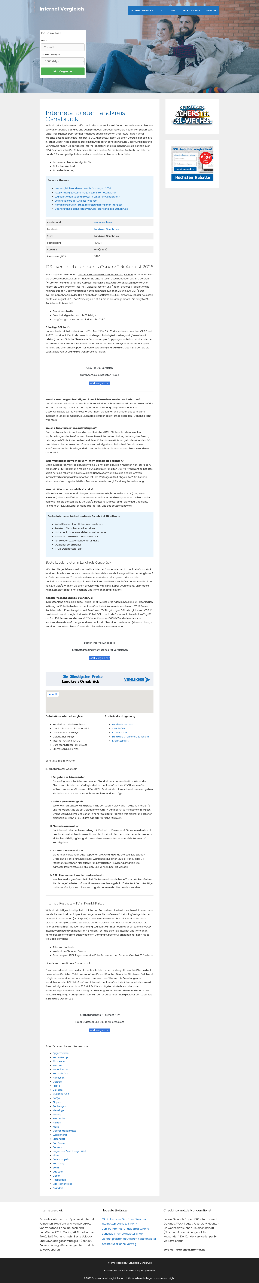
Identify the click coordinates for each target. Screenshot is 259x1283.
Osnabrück (118, 728)
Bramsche (59, 1118)
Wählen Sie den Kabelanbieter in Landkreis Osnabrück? (87, 196)
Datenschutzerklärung (127, 1270)
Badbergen (59, 1106)
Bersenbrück (60, 1073)
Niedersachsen (103, 222)
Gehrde (57, 1082)
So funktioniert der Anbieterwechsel (76, 200)
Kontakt (108, 1270)
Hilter (56, 1155)
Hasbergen (59, 1180)
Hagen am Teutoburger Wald (70, 1151)
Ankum (57, 1122)
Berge (56, 1098)
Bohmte (57, 1147)
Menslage (58, 1110)
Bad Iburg (58, 1163)
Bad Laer (58, 1171)
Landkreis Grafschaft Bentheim (130, 736)
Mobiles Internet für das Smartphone (125, 1229)
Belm (56, 1167)
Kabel (173, 10)
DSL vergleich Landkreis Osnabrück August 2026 (83, 188)
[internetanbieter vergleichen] (192, 125)
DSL (161, 10)
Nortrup (57, 1114)
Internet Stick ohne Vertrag (118, 1244)
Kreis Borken (119, 732)
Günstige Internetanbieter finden (122, 1233)
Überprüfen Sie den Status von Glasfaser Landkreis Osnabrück (91, 209)
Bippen (57, 1102)
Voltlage (58, 1090)
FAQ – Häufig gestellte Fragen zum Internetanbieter (85, 192)
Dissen (56, 1175)
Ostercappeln (61, 1159)
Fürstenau (59, 1061)
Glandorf (58, 1188)
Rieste (56, 1086)
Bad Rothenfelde (62, 1184)
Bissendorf (59, 1139)
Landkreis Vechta (122, 724)
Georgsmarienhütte (64, 1131)
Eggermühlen (60, 1053)
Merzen (57, 1065)
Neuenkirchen (61, 1069)
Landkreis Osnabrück (106, 229)
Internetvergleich (142, 10)
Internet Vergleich (62, 8)
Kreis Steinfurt (120, 740)
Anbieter (211, 10)
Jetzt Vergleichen (99, 383)
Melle (56, 1126)
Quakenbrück (61, 1094)
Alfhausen (58, 1077)
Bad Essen (59, 1143)
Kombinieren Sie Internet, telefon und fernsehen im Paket (88, 205)
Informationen (191, 10)
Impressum (148, 1270)
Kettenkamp (60, 1057)
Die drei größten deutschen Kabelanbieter (128, 1239)
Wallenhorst (60, 1135)
